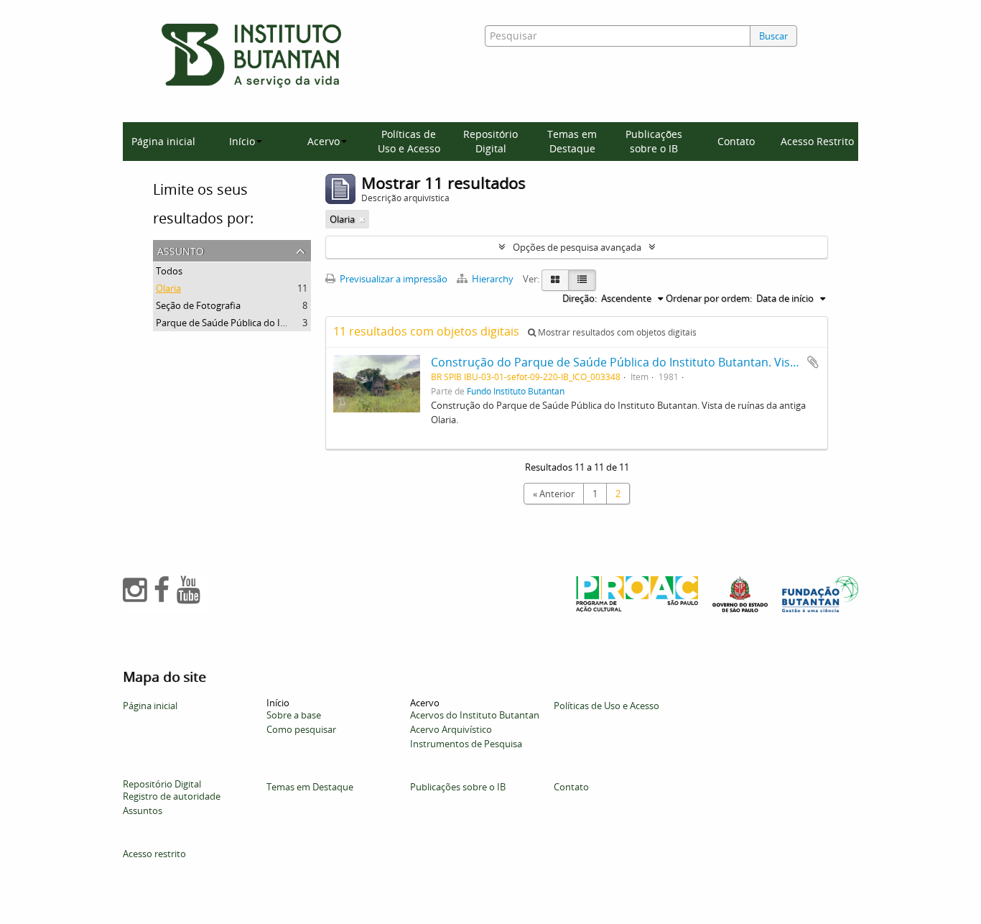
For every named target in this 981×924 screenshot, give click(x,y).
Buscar (773, 35)
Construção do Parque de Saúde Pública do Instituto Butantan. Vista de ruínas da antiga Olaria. (688, 362)
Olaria (168, 288)
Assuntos (142, 810)
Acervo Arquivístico (451, 729)
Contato (736, 141)
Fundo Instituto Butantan (515, 391)
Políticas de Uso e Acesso (409, 141)
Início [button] (242, 141)
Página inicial (163, 141)
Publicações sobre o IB (654, 141)
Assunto (180, 249)
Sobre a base (293, 714)
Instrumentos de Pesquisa (466, 743)
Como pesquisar (301, 729)
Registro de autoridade (171, 796)
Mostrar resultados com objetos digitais (616, 332)
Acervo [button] (323, 141)
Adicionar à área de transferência (813, 362)
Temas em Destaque (572, 141)
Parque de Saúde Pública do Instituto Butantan (256, 322)
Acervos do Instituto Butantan (474, 714)
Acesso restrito (154, 853)
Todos (169, 270)
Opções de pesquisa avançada (577, 247)
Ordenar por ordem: (709, 298)
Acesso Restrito (817, 141)
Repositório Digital (490, 141)
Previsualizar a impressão (392, 278)
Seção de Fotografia (198, 305)
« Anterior (554, 493)
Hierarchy (493, 278)
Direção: (579, 298)
